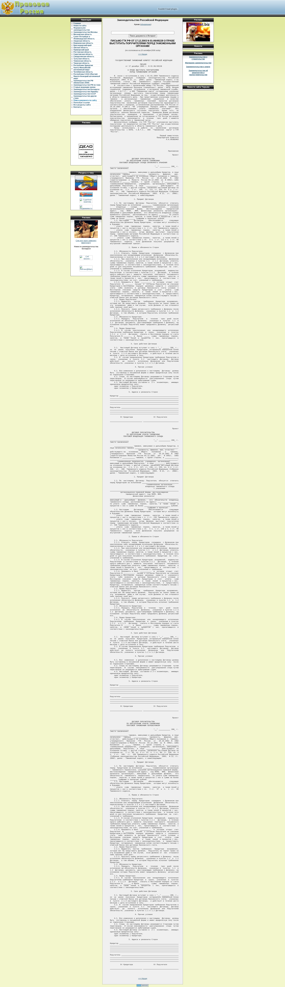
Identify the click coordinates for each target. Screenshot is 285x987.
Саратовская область (83, 54)
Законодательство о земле (198, 67)
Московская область (82, 34)
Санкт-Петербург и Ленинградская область (84, 38)
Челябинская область (83, 72)
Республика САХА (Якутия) (85, 74)
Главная (77, 23)
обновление (146, 24)
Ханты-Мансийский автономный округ (81, 69)
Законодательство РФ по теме (86, 85)
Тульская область (81, 59)
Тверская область (81, 63)
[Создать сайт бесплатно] (142, 986)
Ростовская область (82, 52)
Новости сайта (79, 26)
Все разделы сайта (82, 105)
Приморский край (81, 50)
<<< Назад (142, 54)
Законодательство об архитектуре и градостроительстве (198, 73)
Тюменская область (82, 61)
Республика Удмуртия (83, 65)
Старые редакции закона (84, 87)
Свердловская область (83, 56)
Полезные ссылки (81, 103)
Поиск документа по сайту (85, 100)
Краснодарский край (82, 45)
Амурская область (81, 41)
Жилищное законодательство (198, 63)
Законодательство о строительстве (198, 58)
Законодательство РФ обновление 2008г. (83, 82)
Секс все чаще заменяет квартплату (86, 242)
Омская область (80, 48)
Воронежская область (83, 43)
